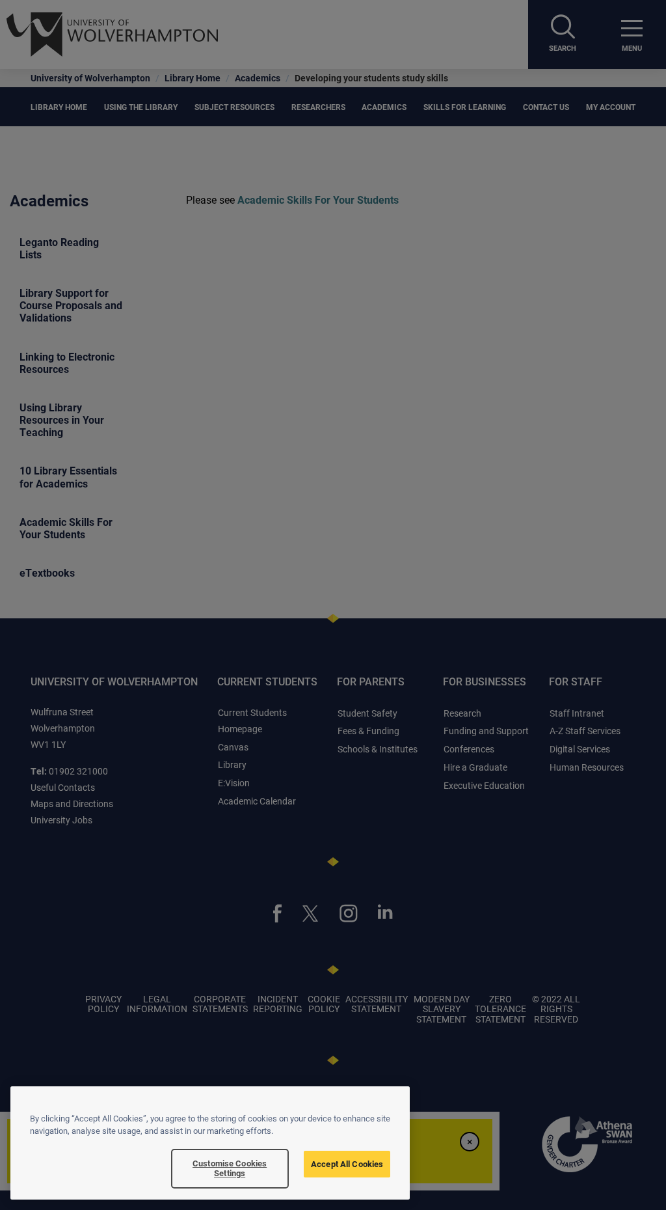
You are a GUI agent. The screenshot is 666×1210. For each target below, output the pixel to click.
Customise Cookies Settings (230, 1168)
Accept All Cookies (347, 1164)
